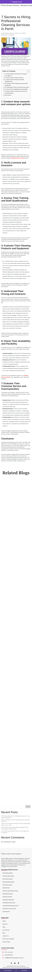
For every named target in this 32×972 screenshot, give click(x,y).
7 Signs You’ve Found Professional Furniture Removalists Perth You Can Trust (15, 783)
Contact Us (6, 936)
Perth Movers (6, 911)
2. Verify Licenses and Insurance (14, 77)
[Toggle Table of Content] (27, 71)
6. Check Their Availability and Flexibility (16, 89)
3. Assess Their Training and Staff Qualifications (14, 80)
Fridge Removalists (8, 893)
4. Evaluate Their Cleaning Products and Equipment (16, 84)
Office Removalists (8, 879)
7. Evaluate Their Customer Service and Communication (16, 92)
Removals (3, 35)
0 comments (10, 35)
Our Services (6, 930)
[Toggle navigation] (2, 8)
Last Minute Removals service (10, 905)
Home (4, 921)
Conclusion (8, 95)
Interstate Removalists (8, 882)
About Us (5, 924)
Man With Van (6, 888)
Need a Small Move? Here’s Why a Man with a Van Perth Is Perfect (15, 646)
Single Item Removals (8, 899)
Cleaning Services (7, 896)
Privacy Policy (6, 941)
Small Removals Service (9, 902)
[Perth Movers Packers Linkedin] (15, 963)
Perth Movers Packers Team (10, 33)
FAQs (4, 927)
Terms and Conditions (8, 939)
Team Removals (18, 967)
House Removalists (8, 873)
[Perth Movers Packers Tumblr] (18, 963)
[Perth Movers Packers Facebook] (11, 963)
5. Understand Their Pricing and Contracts (17, 87)
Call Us (23, 970)
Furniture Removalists (8, 876)
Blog (4, 933)
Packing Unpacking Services (10, 890)
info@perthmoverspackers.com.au (14, 957)
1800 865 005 (9, 955)
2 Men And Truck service (9, 908)
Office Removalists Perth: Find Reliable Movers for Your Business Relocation (15, 509)
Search (28, 806)
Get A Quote (8, 970)
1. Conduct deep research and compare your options (16, 74)
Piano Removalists (7, 885)
